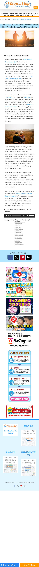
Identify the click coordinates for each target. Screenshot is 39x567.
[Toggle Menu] (36, 7)
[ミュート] (27, 216)
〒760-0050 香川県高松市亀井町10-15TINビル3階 (10, 460)
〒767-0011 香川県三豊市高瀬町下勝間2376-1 (28, 463)
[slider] (31, 215)
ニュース (12, 19)
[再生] (6, 216)
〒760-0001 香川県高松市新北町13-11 (29, 433)
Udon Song (27, 97)
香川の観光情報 (27, 19)
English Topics (19, 19)
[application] (19, 216)
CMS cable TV (9, 97)
